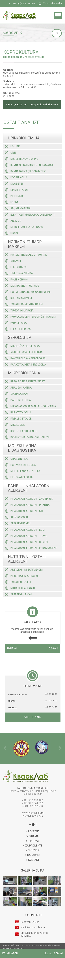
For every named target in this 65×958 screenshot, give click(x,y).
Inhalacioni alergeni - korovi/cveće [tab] (33, 548)
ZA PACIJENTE (33, 845)
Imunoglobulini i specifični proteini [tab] (33, 316)
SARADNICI (33, 855)
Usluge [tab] (15, 146)
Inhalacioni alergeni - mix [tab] (27, 511)
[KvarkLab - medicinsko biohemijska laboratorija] (19, 12)
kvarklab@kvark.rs (32, 815)
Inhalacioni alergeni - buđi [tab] (27, 529)
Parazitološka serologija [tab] (28, 364)
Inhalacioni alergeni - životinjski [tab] (31, 498)
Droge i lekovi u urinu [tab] (24, 158)
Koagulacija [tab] (18, 177)
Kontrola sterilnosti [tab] (24, 431)
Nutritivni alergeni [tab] (22, 588)
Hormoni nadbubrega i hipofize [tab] (30, 291)
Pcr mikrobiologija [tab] (23, 464)
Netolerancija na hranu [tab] (26, 227)
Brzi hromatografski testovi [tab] (29, 437)
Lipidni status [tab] (19, 189)
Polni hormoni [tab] (19, 279)
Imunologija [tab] (18, 322)
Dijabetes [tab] (17, 183)
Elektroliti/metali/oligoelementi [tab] (32, 214)
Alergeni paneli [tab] (20, 523)
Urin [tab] (13, 152)
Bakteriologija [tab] (20, 400)
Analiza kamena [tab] (21, 387)
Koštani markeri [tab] (21, 298)
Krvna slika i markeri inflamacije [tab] (32, 165)
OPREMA (34, 840)
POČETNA (34, 831)
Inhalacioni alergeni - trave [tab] (28, 535)
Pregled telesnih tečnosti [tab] (27, 381)
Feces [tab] (14, 233)
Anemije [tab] (15, 220)
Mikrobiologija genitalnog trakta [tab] (33, 406)
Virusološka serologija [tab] (26, 352)
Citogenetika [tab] (19, 458)
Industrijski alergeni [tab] (24, 576)
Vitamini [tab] (15, 260)
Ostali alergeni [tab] (20, 582)
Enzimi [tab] (14, 202)
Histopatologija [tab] (21, 477)
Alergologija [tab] (19, 517)
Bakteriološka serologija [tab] (28, 358)
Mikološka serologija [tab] (25, 345)
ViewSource (19, 948)
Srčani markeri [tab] (20, 208)
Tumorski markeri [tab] (22, 310)
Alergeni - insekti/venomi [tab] (26, 569)
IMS (7, 948)
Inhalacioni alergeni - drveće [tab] (29, 542)
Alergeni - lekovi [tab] (21, 594)
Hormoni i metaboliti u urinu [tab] (28, 254)
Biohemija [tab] (16, 196)
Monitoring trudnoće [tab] (24, 285)
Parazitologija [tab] (20, 412)
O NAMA (34, 836)
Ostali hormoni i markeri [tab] (26, 304)
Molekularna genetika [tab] (25, 471)
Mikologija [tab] (17, 424)
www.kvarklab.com (33, 812)
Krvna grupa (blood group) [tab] (28, 171)
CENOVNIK (34, 850)
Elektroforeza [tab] (20, 329)
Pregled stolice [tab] (21, 418)
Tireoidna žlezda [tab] (21, 273)
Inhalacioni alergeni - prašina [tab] (30, 504)
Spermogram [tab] (19, 393)
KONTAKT (33, 859)
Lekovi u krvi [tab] (18, 267)
